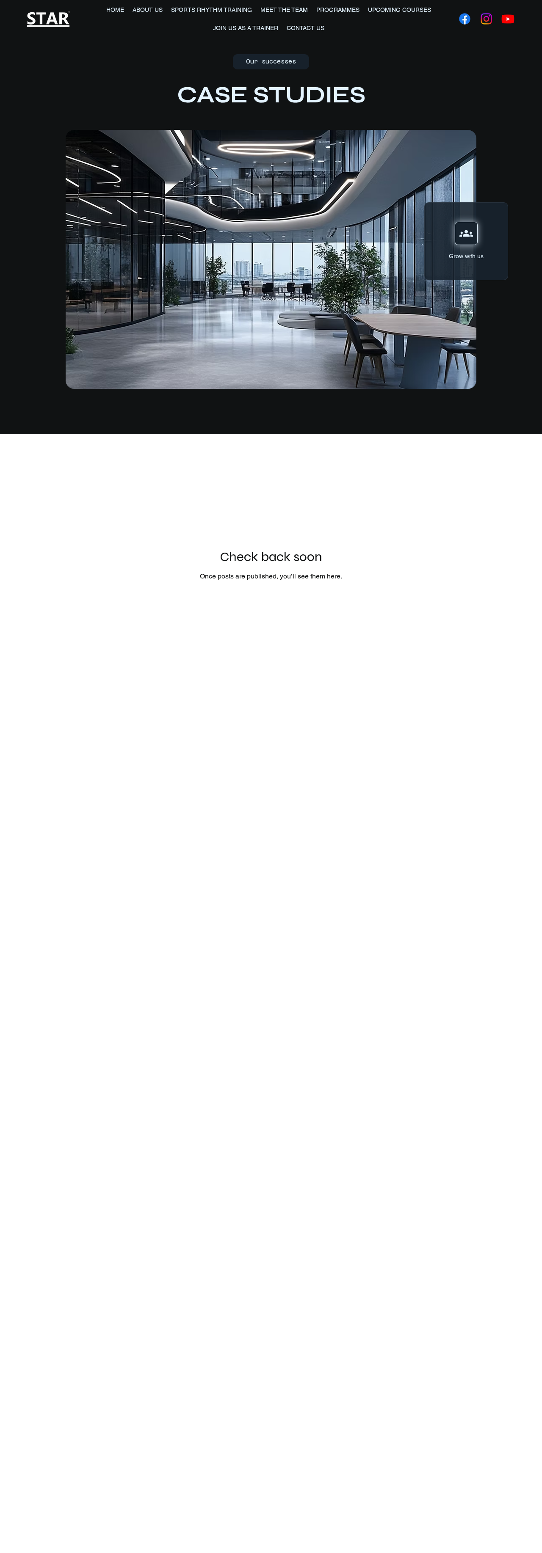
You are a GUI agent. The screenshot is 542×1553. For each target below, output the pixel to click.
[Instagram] (486, 18)
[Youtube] (508, 18)
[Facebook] (464, 18)
